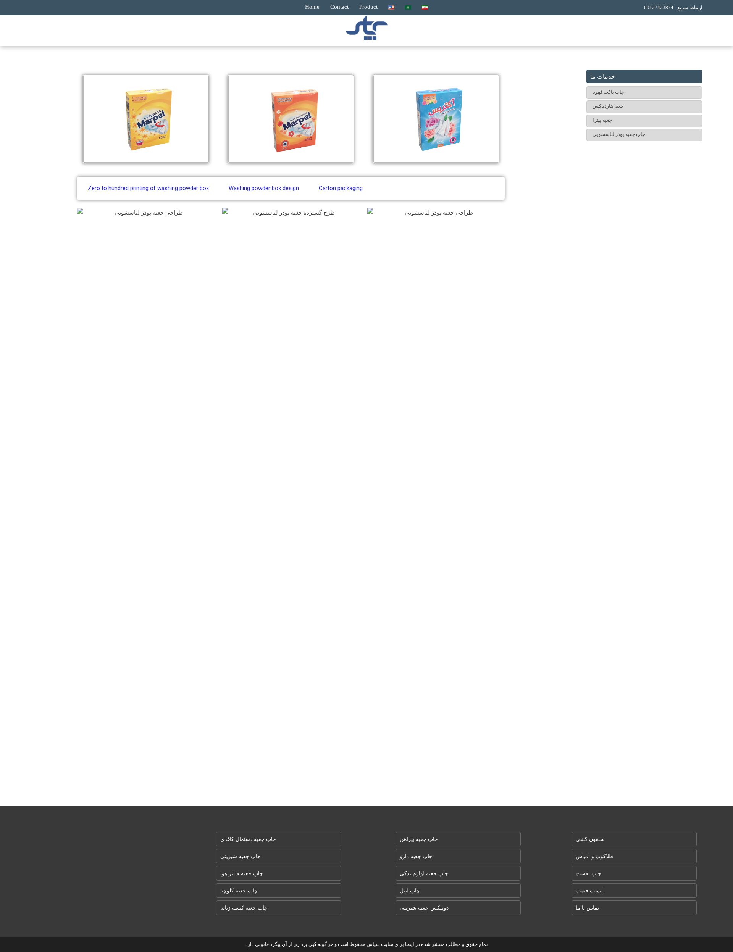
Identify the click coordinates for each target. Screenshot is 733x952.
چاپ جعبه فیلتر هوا (241, 873)
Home (312, 7)
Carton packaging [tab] (341, 188)
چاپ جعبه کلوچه (239, 891)
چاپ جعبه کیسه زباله (244, 908)
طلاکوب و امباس (594, 856)
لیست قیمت (589, 891)
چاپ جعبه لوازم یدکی (424, 873)
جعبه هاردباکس (608, 106)
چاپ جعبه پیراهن (419, 839)
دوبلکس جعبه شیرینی (424, 908)
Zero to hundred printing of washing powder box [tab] (148, 188)
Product (368, 7)
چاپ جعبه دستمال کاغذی (248, 839)
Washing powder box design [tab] (264, 188)
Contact (339, 7)
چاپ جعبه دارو (416, 856)
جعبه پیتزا (602, 120)
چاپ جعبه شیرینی (240, 856)
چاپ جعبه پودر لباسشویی (619, 134)
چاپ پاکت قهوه (608, 92)
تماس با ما (587, 908)
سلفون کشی (590, 839)
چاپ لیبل (410, 891)
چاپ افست (588, 873)
